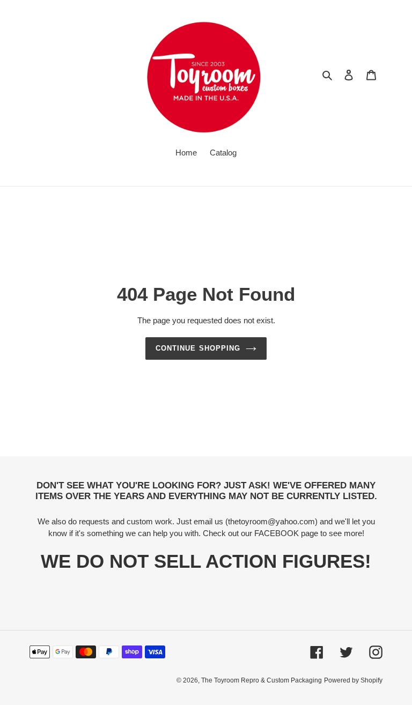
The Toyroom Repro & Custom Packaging (261, 680)
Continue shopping (198, 348)
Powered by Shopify (353, 680)
